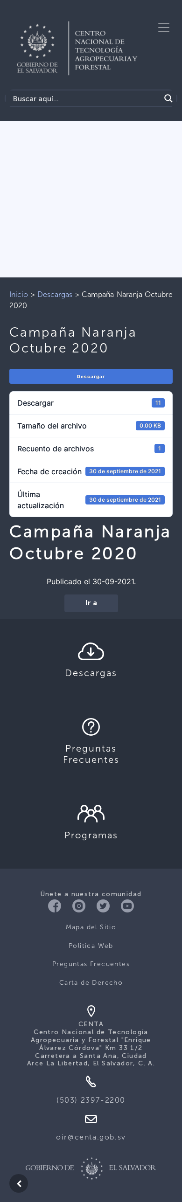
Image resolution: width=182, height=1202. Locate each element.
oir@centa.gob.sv (91, 1137)
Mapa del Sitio (91, 927)
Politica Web (91, 946)
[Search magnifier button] (168, 98)
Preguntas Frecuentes (91, 964)
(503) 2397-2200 (91, 1100)
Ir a (91, 603)
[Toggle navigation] (164, 28)
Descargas (54, 294)
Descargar (91, 376)
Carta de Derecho (91, 983)
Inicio (18, 294)
